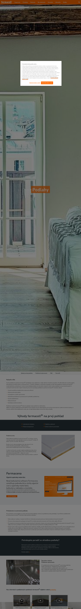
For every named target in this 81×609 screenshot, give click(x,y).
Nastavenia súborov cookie (34, 82)
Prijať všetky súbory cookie (47, 82)
